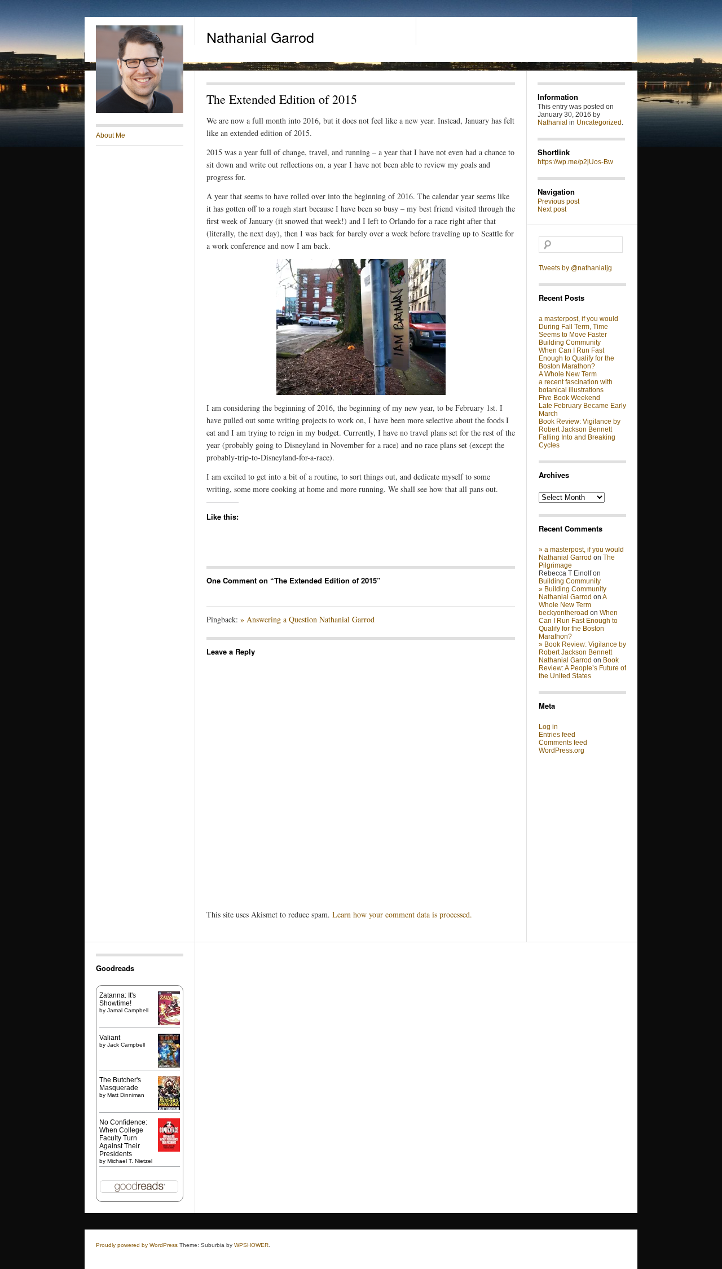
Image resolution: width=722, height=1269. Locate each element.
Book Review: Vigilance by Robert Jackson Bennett (579, 425)
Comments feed (563, 743)
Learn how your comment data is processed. (402, 914)
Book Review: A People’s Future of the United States (582, 668)
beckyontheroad (563, 613)
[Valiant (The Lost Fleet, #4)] (169, 1068)
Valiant (109, 1038)
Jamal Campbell (127, 1010)
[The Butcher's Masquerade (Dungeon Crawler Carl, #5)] (169, 1109)
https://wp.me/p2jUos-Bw (575, 162)
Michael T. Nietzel (129, 1161)
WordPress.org (561, 750)
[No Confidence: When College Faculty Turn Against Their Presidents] (169, 1149)
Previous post (558, 201)
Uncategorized (599, 122)
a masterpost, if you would (578, 319)
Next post (552, 209)
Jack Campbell (126, 1045)
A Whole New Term (568, 374)
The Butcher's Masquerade (120, 1084)
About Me (110, 135)
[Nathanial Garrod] (139, 111)
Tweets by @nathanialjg (575, 268)
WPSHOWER (251, 1245)
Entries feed (557, 735)
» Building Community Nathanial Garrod (572, 593)
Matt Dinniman (125, 1095)
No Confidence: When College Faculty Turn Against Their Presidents (123, 1138)
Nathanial (552, 122)
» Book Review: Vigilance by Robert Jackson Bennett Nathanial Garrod (582, 652)
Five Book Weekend (569, 398)
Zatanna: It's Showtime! (117, 999)
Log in (548, 727)
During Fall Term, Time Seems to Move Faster (573, 331)
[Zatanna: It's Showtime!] (169, 1023)
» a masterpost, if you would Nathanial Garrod (581, 553)
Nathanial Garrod (260, 37)
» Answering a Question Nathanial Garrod (307, 619)
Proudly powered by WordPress (137, 1245)
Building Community (570, 342)
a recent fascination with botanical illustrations (576, 386)
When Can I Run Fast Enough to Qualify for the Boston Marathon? (576, 358)
